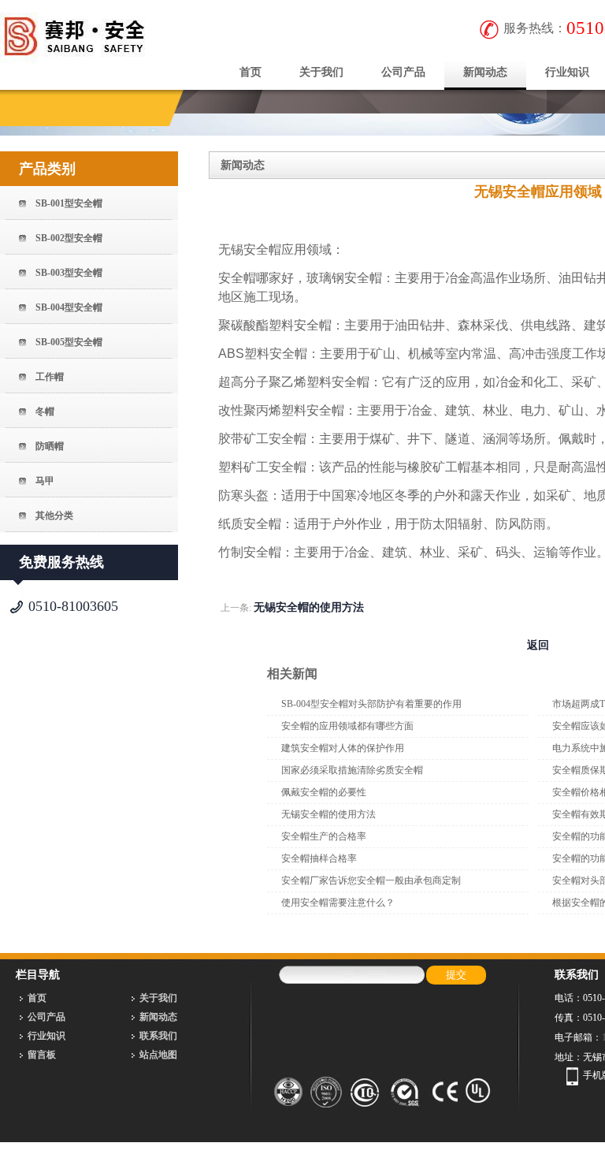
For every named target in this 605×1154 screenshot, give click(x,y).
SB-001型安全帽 (68, 203)
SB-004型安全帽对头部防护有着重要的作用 (371, 703)
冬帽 (44, 411)
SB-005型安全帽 (68, 342)
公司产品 (403, 72)
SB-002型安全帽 (68, 238)
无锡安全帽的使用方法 (309, 607)
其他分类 (54, 515)
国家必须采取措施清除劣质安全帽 (352, 770)
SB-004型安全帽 (68, 307)
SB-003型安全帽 (68, 272)
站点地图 (158, 1054)
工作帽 (49, 376)
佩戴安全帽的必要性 (323, 792)
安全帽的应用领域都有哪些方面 (347, 725)
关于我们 (321, 72)
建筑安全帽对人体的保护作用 (342, 748)
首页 (250, 72)
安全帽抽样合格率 (319, 858)
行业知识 (46, 1035)
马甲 (44, 480)
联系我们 (158, 1035)
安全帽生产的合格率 (323, 836)
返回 (538, 645)
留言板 (42, 1054)
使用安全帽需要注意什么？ (338, 902)
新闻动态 (485, 72)
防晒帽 (49, 446)
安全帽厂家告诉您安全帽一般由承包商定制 (371, 880)
